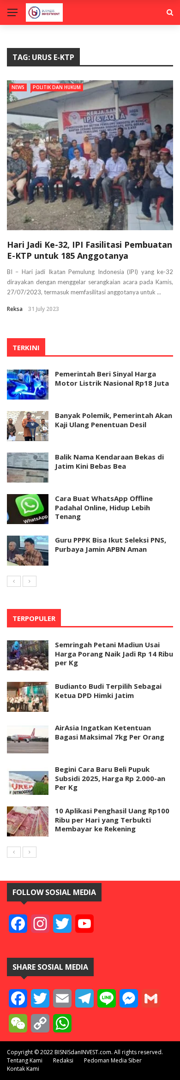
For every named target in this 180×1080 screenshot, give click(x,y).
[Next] (29, 581)
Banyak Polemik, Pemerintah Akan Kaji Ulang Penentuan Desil (113, 420)
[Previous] (14, 581)
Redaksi (63, 1060)
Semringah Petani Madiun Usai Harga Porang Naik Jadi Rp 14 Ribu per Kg (114, 653)
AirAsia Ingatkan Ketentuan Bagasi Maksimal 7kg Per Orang (109, 732)
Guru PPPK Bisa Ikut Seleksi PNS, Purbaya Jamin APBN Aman (110, 544)
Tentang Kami (24, 1060)
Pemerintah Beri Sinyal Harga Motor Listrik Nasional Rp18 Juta (112, 378)
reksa (15, 309)
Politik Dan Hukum (57, 87)
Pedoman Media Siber (113, 1060)
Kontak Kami (23, 1069)
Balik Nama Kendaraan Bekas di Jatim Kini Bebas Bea (109, 461)
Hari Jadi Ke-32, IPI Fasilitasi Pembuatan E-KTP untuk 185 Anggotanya (89, 250)
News (18, 87)
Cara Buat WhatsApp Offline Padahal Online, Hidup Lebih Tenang (104, 507)
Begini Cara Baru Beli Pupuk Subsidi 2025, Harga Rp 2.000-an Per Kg (110, 778)
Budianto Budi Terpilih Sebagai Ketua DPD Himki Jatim (108, 690)
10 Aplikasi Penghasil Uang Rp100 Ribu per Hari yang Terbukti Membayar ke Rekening (112, 819)
